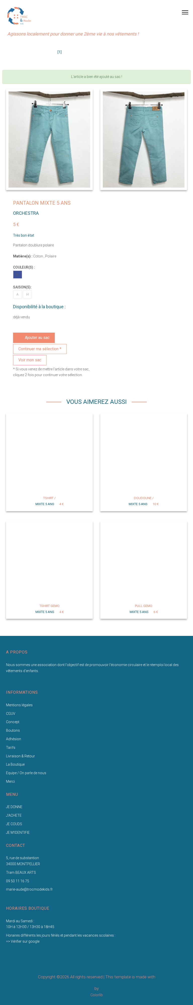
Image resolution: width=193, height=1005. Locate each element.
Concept (12, 722)
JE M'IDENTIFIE (18, 833)
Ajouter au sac (37, 337)
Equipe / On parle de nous (26, 773)
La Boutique (15, 764)
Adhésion (13, 739)
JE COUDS (14, 824)
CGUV (10, 714)
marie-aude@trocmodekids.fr (29, 889)
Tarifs (10, 748)
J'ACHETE (14, 815)
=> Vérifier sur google (22, 941)
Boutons (13, 730)
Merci (10, 781)
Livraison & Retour (20, 756)
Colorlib (96, 995)
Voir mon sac (29, 360)
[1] (60, 52)
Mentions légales (19, 705)
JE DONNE (14, 807)
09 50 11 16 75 (17, 881)
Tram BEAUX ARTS (21, 872)
